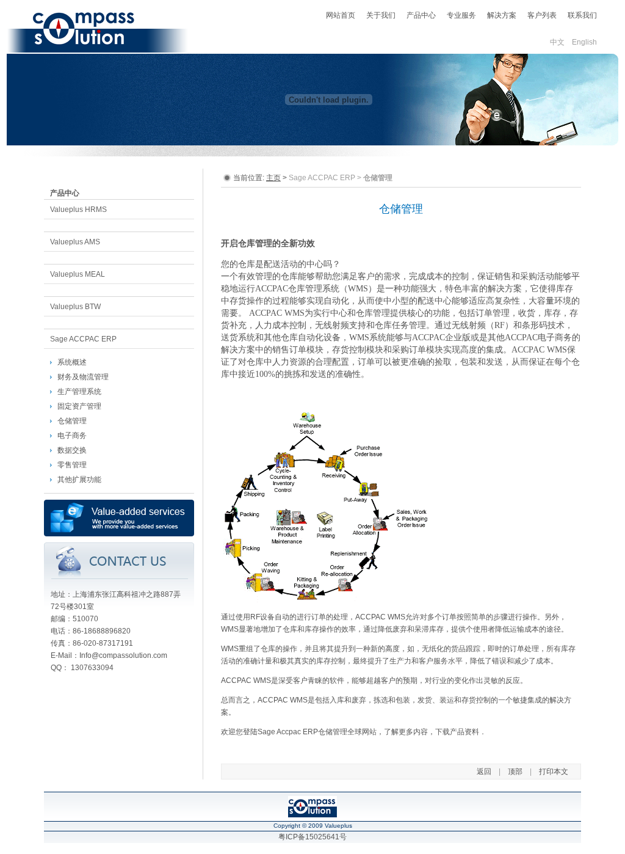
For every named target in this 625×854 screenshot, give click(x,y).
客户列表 (542, 15)
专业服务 (461, 15)
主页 (273, 177)
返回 (484, 771)
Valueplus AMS (75, 242)
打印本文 (553, 771)
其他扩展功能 (79, 479)
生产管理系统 (79, 391)
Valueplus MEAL (77, 274)
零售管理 (72, 465)
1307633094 (92, 667)
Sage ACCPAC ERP (83, 339)
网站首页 (340, 15)
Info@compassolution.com (123, 655)
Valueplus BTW (75, 306)
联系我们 (582, 15)
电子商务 (72, 435)
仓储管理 (72, 421)
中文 (557, 42)
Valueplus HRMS (78, 209)
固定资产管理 (79, 406)
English (584, 42)
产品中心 (421, 15)
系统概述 (72, 362)
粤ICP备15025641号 (312, 837)
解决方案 (501, 15)
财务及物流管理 (83, 377)
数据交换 (72, 450)
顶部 (515, 771)
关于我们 (381, 15)
